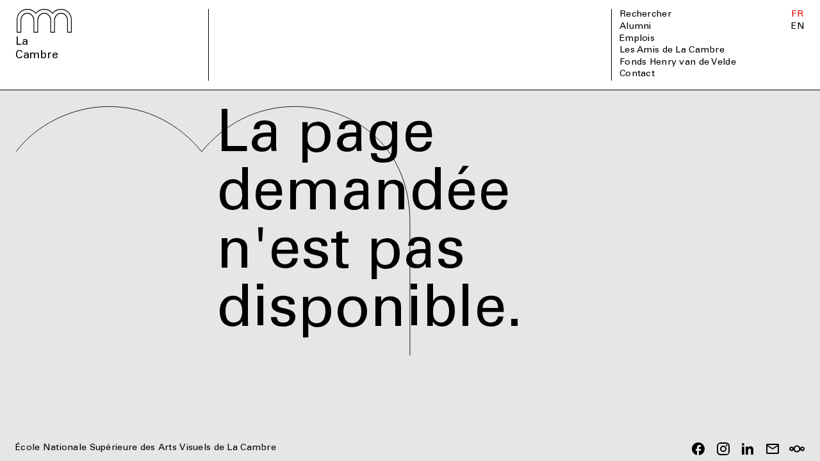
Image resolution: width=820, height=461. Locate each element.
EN (798, 26)
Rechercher (645, 14)
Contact (637, 74)
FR (797, 14)
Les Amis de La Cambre (672, 50)
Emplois (637, 39)
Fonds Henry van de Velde (677, 62)
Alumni (635, 26)
